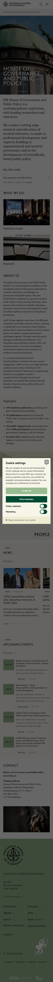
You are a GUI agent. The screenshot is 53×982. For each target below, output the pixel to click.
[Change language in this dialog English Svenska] (46, 462)
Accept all (26, 490)
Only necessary (26, 499)
